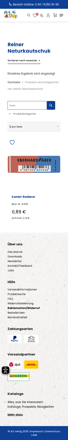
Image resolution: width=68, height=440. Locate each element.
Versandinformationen (22, 289)
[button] (61, 15)
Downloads (15, 256)
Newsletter (15, 261)
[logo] (10, 15)
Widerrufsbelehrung (21, 303)
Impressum (36, 431)
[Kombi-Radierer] (34, 164)
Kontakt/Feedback (20, 266)
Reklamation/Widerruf (24, 308)
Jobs (11, 270)
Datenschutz (52, 431)
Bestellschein (16, 312)
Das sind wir (15, 252)
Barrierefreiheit (17, 317)
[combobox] (24, 60)
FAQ (10, 299)
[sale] (42, 15)
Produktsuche (17, 294)
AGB (34, 435)
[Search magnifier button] (51, 105)
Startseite (14, 82)
